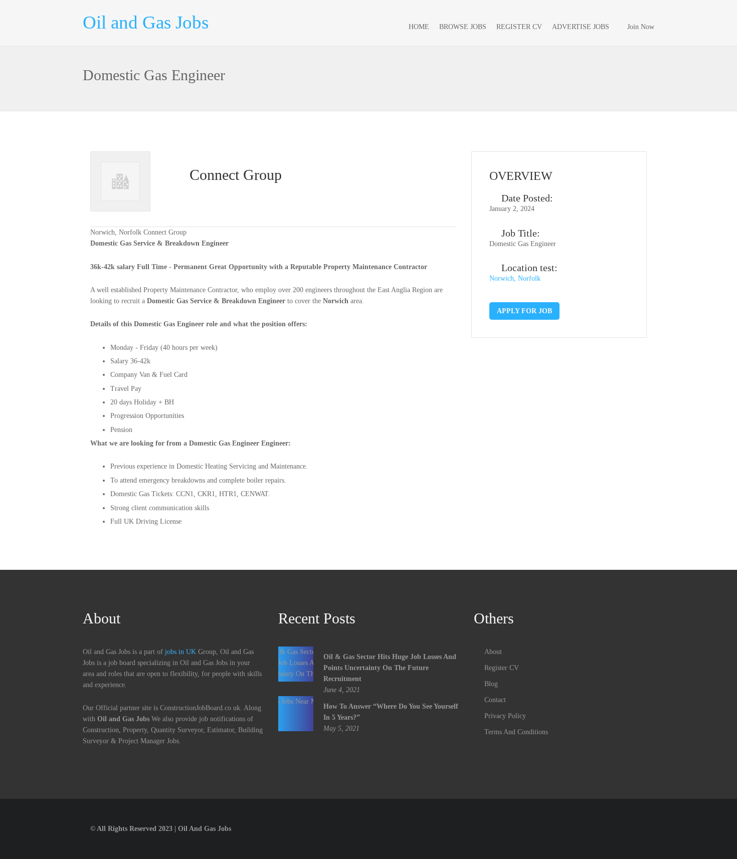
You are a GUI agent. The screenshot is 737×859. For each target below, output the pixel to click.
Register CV (519, 27)
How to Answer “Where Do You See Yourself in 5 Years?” (390, 712)
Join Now (640, 27)
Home (419, 27)
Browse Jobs (462, 27)
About (493, 652)
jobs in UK (180, 652)
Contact (495, 700)
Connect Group (236, 174)
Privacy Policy (505, 716)
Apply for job (524, 311)
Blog (491, 684)
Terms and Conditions (516, 732)
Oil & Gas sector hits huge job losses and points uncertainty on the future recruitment (389, 668)
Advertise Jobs (580, 27)
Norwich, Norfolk (514, 278)
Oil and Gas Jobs (146, 22)
